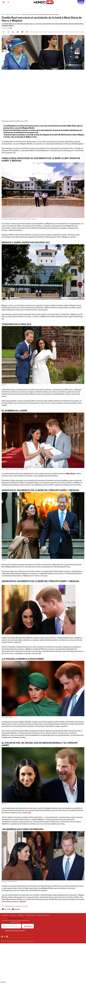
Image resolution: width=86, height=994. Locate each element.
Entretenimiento (9, 14)
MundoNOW (7, 28)
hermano (64, 733)
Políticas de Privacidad (43, 915)
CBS (29, 813)
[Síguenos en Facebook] (2, 936)
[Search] (8, 2)
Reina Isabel (25, 906)
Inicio (3, 14)
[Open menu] (3, 2)
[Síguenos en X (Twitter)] (4, 936)
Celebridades (17, 14)
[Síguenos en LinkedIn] (7, 936)
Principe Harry (18, 906)
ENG (82, 3)
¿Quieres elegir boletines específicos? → (15, 930)
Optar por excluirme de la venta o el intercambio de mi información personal (17, 941)
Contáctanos (20, 915)
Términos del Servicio (30, 915)
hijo (40, 724)
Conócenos (13, 915)
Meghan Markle (10, 906)
